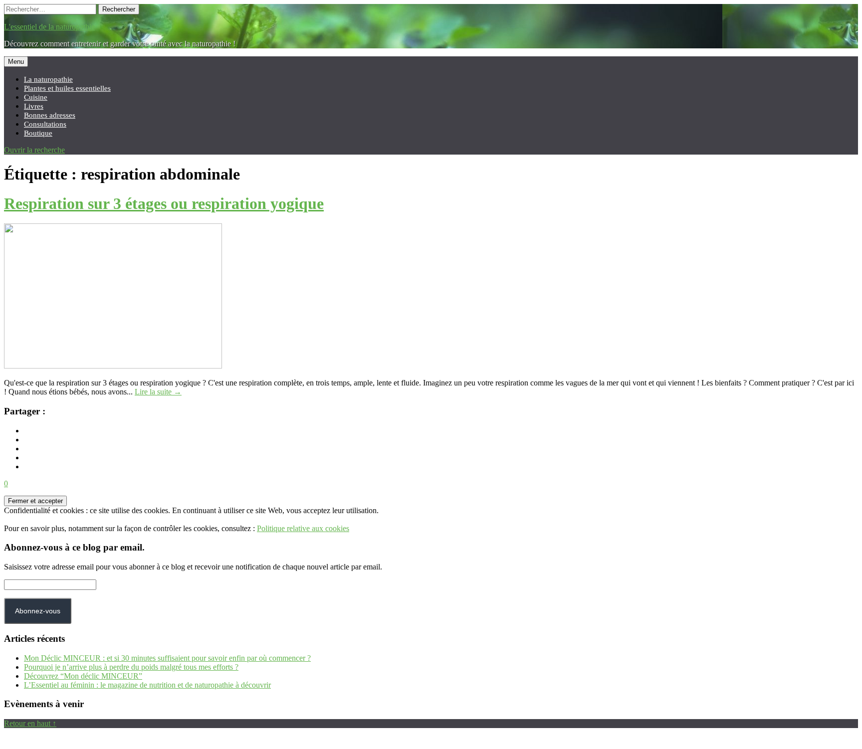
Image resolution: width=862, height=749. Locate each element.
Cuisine (35, 97)
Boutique (38, 133)
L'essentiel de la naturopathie (49, 26)
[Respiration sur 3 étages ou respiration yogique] (113, 366)
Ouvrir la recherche (34, 150)
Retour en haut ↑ (30, 723)
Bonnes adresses (49, 115)
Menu (16, 61)
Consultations (45, 124)
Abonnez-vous (37, 611)
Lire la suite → (158, 391)
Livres (33, 106)
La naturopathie (48, 79)
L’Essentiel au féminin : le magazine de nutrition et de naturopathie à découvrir (147, 685)
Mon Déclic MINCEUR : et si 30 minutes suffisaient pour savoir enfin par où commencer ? (167, 658)
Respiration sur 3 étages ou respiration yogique (164, 203)
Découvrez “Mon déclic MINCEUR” (83, 676)
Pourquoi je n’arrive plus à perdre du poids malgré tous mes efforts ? (131, 667)
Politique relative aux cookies (303, 528)
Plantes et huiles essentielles (67, 88)
